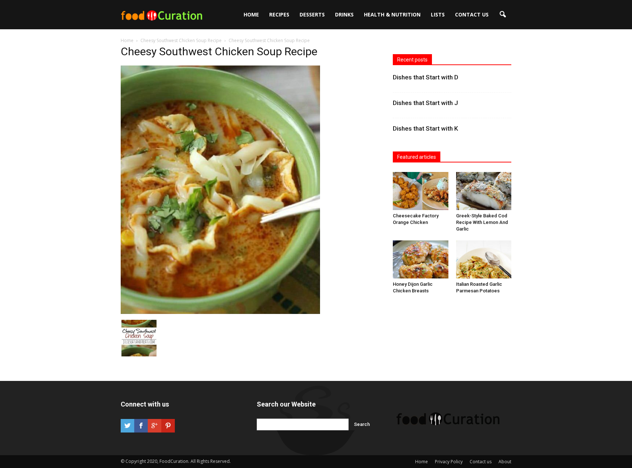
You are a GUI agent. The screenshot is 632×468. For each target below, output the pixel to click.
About (505, 461)
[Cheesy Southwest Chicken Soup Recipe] (220, 312)
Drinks (344, 14)
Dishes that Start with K (425, 128)
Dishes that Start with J (425, 102)
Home (251, 14)
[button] (502, 14)
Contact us (472, 14)
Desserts (312, 14)
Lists (438, 14)
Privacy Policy (449, 461)
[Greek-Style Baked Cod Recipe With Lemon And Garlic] (484, 191)
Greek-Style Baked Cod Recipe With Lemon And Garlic (482, 222)
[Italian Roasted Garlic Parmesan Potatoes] (484, 259)
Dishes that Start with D (425, 77)
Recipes (279, 14)
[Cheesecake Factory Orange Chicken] (420, 191)
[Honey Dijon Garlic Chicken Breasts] (420, 259)
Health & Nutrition (392, 14)
